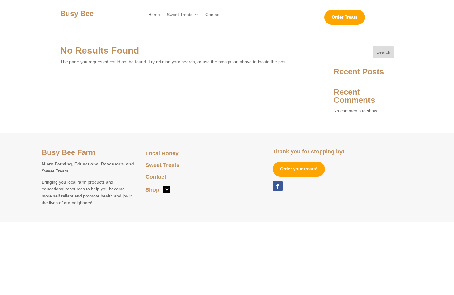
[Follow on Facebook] (278, 186)
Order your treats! (298, 168)
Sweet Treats (179, 14)
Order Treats (345, 17)
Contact (213, 14)
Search (383, 52)
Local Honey (162, 153)
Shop (152, 190)
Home (154, 14)
